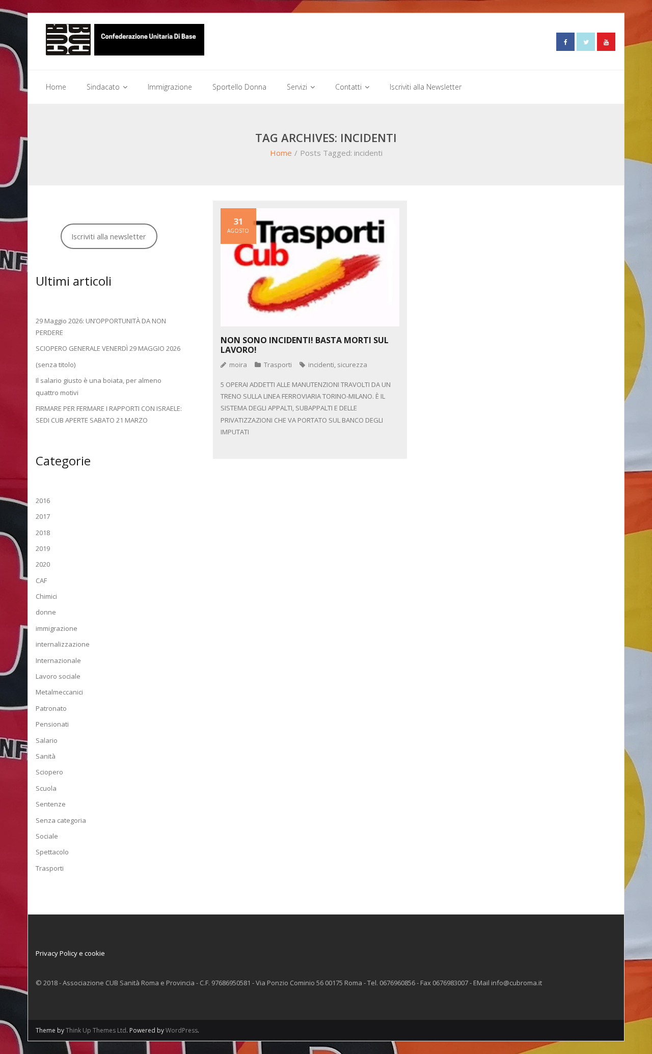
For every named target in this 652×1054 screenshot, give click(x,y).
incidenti (321, 364)
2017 (43, 516)
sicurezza (352, 364)
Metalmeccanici (59, 692)
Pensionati (52, 724)
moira (238, 364)
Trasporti (278, 364)
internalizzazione (63, 644)
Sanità (46, 756)
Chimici (46, 596)
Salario (47, 740)
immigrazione (56, 628)
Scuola (46, 788)
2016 (43, 500)
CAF (41, 580)
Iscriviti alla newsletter (108, 236)
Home (281, 153)
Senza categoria (61, 820)
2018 (43, 532)
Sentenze (51, 804)
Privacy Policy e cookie (70, 953)
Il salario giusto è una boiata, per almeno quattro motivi (98, 386)
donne (46, 612)
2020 (43, 564)
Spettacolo (52, 851)
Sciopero (49, 771)
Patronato (51, 708)
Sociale (47, 836)
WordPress (182, 1030)
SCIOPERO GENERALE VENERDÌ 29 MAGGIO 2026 (108, 348)
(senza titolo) (55, 364)
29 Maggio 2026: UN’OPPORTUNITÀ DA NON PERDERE (101, 326)
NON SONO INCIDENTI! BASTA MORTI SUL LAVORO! (305, 345)
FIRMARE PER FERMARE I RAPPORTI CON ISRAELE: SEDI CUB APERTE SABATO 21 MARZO (109, 414)
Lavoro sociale (58, 676)
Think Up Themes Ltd (96, 1030)
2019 (43, 548)
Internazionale (58, 660)
